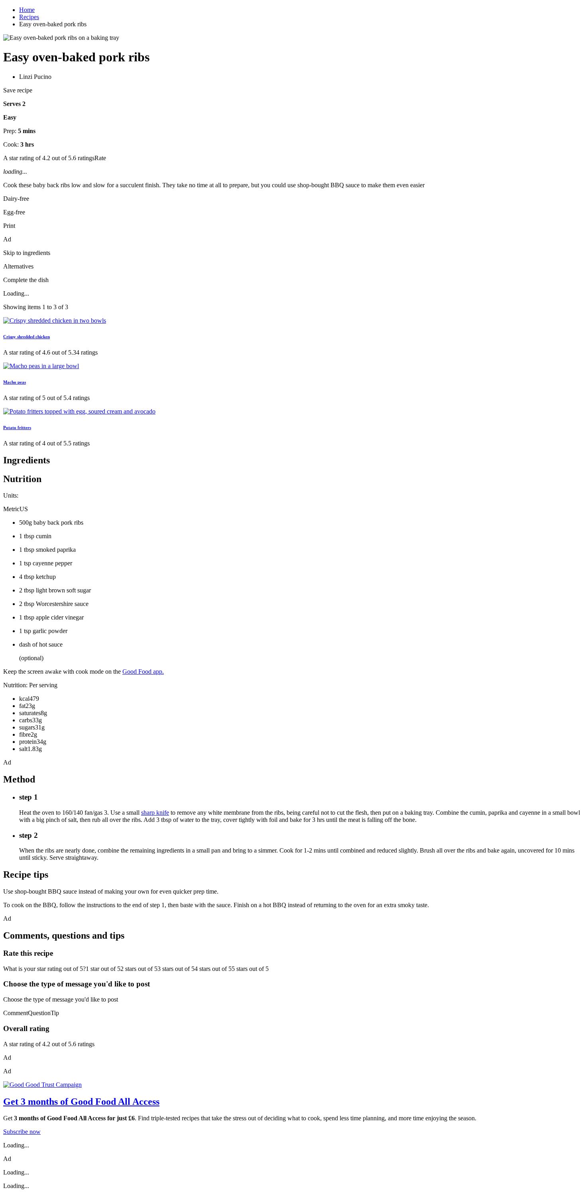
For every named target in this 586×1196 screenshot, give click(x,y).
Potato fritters (17, 427)
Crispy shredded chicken (26, 336)
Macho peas (14, 382)
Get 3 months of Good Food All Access (81, 1101)
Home (27, 9)
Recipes (29, 17)
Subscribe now (22, 1131)
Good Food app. (143, 671)
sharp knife (155, 812)
